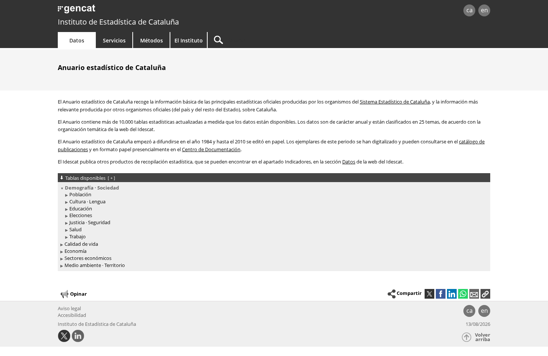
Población (80, 194)
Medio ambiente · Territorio (94, 265)
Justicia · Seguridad (89, 222)
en (484, 10)
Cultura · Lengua (87, 201)
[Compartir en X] (429, 294)
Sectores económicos (87, 258)
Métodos (151, 40)
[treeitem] (272, 212)
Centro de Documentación (211, 149)
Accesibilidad (72, 315)
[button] (485, 294)
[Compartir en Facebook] (440, 294)
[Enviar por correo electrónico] (474, 294)
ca (469, 10)
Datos (76, 40)
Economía (75, 251)
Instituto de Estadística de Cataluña (118, 22)
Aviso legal (69, 308)
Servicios (114, 40)
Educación (80, 208)
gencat (144, 11)
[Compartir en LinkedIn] (452, 294)
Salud (75, 229)
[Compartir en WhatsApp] (463, 294)
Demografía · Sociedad (92, 187)
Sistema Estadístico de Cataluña (395, 101)
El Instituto (188, 40)
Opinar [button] (78, 293)
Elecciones (80, 215)
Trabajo (77, 236)
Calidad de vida (81, 244)
